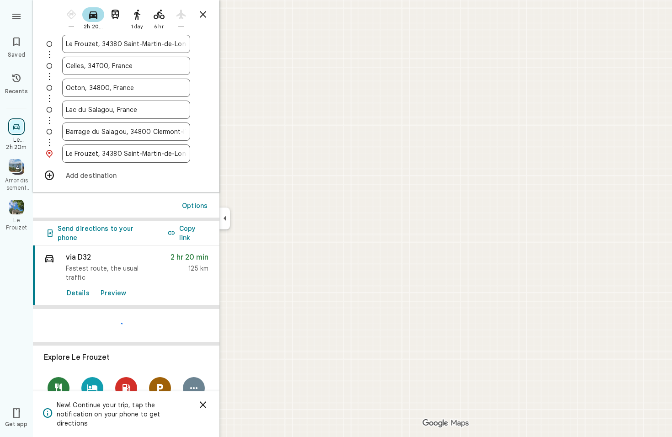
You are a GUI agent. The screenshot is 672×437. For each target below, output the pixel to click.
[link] (126, 275)
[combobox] (126, 44)
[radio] (71, 17)
